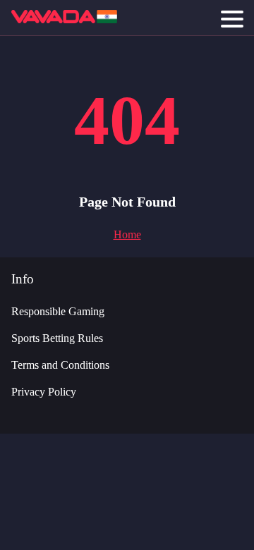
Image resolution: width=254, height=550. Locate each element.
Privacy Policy (43, 392)
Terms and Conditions (60, 365)
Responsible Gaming (57, 311)
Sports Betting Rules (57, 338)
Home (127, 234)
